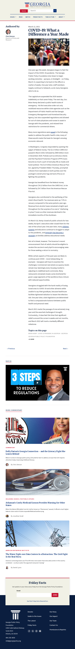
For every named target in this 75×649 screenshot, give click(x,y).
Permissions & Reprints (58, 629)
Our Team (53, 621)
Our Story (53, 612)
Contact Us (54, 625)
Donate (30, 612)
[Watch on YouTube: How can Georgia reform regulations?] (37, 383)
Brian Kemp (32, 333)
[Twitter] (32, 631)
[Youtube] (40, 631)
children (65, 226)
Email (18, 591)
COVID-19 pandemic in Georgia (49, 333)
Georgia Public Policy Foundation (41, 336)
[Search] (55, 10)
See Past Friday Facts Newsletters (37, 601)
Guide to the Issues (34, 616)
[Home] (37, 5)
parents (31, 229)
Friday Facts (32, 625)
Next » (65, 348)
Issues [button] (12, 17)
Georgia (64, 333)
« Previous (11, 348)
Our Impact (54, 616)
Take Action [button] (50, 17)
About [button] (61, 17)
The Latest (32, 621)
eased (53, 132)
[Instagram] (36, 631)
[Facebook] (29, 631)
